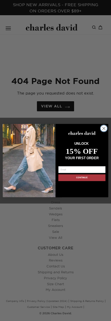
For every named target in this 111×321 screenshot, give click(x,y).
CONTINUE (82, 177)
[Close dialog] (103, 128)
